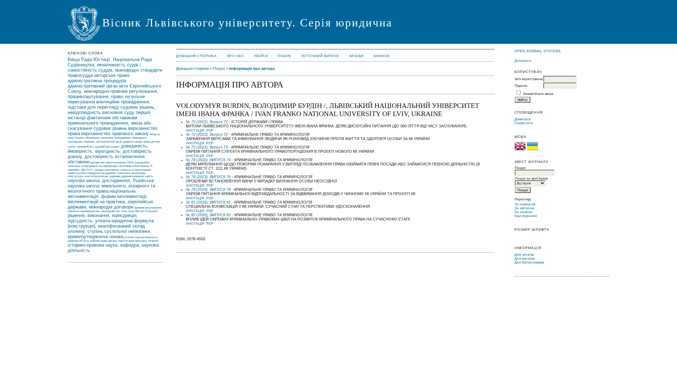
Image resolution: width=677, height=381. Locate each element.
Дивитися (522, 119)
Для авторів (524, 258)
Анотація (195, 130)
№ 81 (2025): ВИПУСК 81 (208, 202)
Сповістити (523, 123)
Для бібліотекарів (529, 262)
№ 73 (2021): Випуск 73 (207, 147)
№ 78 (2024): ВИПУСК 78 (208, 189)
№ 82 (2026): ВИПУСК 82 (208, 215)
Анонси (381, 56)
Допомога (522, 60)
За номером (524, 204)
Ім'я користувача (529, 79)
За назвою (523, 212)
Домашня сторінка (196, 56)
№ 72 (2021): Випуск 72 (207, 122)
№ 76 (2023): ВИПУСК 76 (208, 177)
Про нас (235, 56)
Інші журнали (525, 216)
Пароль (521, 85)
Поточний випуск (320, 56)
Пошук (284, 56)
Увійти (261, 56)
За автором (524, 208)
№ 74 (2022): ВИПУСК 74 (208, 160)
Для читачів (524, 254)
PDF (209, 130)
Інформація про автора (252, 68)
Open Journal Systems (537, 51)
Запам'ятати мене (538, 94)
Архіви (356, 56)
